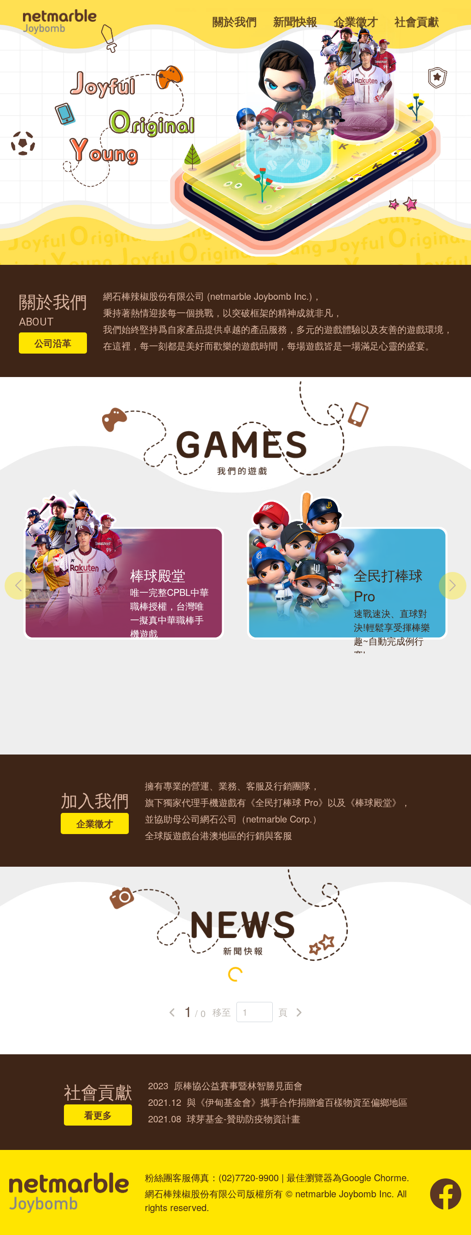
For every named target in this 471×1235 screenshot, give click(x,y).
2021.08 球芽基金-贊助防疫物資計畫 (224, 1118)
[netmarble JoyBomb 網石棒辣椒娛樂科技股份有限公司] (60, 20)
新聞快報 (295, 21)
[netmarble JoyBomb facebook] (446, 1192)
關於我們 (235, 21)
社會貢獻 (417, 21)
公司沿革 (52, 342)
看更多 (98, 1114)
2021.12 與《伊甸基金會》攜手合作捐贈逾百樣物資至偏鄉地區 (278, 1102)
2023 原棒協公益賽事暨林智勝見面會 (225, 1085)
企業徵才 (356, 21)
